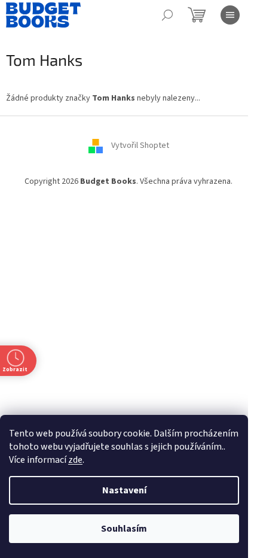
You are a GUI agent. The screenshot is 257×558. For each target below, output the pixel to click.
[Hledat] (167, 15)
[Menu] (230, 15)
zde (75, 459)
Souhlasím (124, 528)
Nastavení (124, 490)
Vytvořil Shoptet (140, 146)
